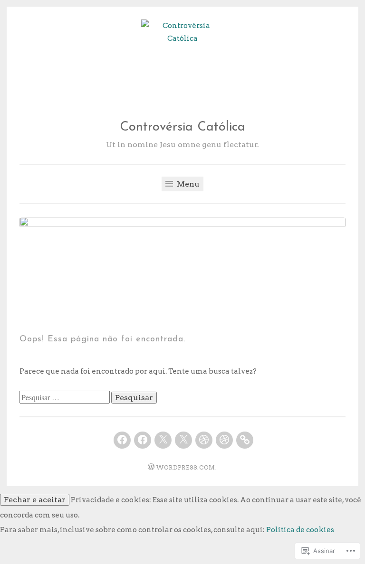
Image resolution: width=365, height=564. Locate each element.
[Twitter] (163, 440)
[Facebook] (122, 440)
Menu (187, 183)
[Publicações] (244, 440)
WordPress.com (185, 467)
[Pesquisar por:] (65, 398)
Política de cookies (300, 530)
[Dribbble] (203, 440)
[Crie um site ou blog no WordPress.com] (151, 467)
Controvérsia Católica (182, 127)
